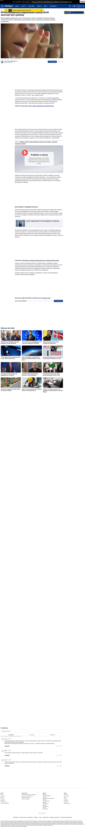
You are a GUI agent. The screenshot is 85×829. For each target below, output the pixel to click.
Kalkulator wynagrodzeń (26, 797)
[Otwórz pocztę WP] (70, 6)
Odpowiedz (7, 746)
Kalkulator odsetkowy (25, 798)
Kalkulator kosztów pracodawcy (27, 796)
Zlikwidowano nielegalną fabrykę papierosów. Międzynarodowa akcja (40, 260)
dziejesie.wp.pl (46, 298)
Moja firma (31, 6)
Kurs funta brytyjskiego (5, 803)
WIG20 (65, 797)
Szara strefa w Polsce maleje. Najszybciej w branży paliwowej (37, 106)
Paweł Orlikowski (11, 61)
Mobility (39, 6)
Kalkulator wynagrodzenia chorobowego (29, 794)
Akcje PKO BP (66, 796)
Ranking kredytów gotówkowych (48, 798)
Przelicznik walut (4, 801)
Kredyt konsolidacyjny (47, 795)
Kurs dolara (3, 800)
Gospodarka (53, 6)
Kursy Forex (66, 800)
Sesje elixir (66, 798)
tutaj (25, 826)
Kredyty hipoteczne (46, 801)
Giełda (16, 6)
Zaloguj (78, 6)
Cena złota (66, 794)
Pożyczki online (45, 803)
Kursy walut (3, 796)
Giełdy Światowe (67, 803)
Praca (45, 6)
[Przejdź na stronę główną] (2, 7)
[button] (73, 6)
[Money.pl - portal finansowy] (10, 6)
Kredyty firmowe (46, 806)
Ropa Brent (66, 801)
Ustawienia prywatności (66, 817)
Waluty (23, 6)
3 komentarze (53, 61)
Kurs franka (3, 798)
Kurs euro (2, 797)
